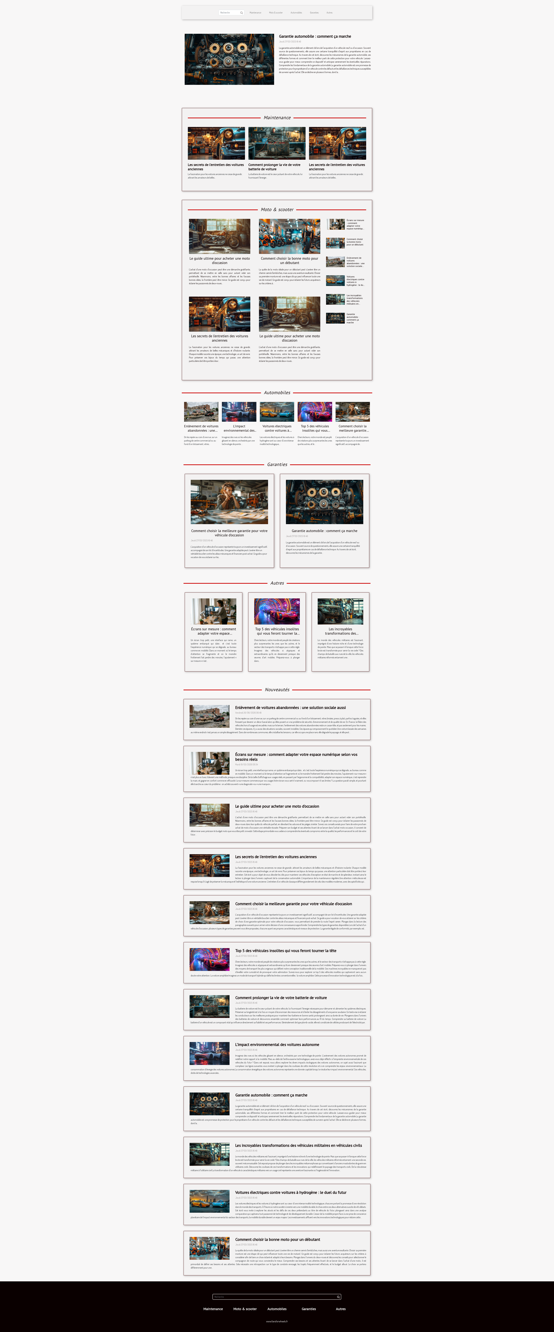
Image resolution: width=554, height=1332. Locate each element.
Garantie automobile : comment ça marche (315, 36)
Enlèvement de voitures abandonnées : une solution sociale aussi (356, 263)
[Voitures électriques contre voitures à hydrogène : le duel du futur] (335, 280)
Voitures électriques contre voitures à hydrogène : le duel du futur (356, 282)
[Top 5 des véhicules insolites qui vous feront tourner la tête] (315, 411)
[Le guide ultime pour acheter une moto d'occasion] (219, 236)
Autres (329, 12)
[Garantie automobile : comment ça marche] (229, 59)
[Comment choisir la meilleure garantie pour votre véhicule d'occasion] (353, 411)
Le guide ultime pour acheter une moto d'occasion (220, 260)
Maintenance (255, 12)
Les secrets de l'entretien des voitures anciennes (216, 166)
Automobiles (296, 12)
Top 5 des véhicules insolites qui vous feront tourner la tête (315, 430)
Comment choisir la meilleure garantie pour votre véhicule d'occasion (353, 432)
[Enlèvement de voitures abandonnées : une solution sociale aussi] (335, 262)
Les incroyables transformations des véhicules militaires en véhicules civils (355, 301)
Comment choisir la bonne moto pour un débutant (289, 260)
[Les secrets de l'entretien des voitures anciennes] (216, 143)
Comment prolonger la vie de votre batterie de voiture (274, 166)
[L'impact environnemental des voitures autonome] (239, 411)
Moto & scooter (276, 12)
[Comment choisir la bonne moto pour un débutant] (289, 236)
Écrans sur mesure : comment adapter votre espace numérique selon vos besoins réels (355, 227)
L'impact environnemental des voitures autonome (239, 430)
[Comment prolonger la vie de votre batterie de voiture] (277, 143)
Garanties (314, 12)
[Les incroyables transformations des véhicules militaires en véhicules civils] (335, 299)
